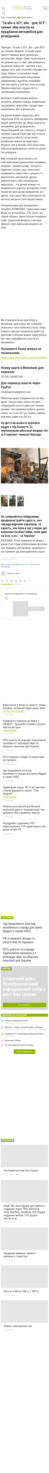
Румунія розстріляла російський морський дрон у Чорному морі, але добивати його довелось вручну (23, 809)
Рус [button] (45, 8)
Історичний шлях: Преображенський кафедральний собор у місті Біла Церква (24, 986)
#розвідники (5, 567)
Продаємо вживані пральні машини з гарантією (19, 1255)
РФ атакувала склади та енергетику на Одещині (23, 758)
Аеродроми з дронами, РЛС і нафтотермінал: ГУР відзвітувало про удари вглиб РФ (24, 826)
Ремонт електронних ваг (18, 1326)
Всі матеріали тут (24, 1005)
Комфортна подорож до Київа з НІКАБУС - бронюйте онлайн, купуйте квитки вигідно (24, 724)
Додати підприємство (24, 1051)
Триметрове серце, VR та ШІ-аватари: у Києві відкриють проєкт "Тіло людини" (24, 790)
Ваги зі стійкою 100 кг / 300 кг (21, 1291)
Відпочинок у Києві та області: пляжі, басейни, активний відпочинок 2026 (24, 706)
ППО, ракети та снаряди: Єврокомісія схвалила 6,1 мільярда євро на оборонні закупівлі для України (24, 743)
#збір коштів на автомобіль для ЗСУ (14, 565)
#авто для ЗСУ (34, 565)
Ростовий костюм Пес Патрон (21, 1170)
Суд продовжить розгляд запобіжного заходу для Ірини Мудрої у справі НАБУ (24, 773)
